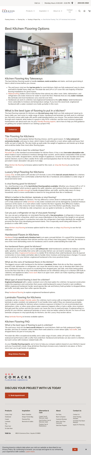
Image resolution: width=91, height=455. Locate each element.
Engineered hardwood (27, 253)
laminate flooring (15, 317)
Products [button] (29, 11)
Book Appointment (18, 395)
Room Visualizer (26, 414)
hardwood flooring (16, 292)
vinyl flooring (65, 228)
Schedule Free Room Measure (79, 421)
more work (33, 273)
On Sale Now (8, 428)
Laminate (7, 421)
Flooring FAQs (26, 419)
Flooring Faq (21, 19)
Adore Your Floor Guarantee (60, 422)
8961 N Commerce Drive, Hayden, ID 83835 (27, 433)
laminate (31, 202)
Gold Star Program (61, 425)
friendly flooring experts (46, 121)
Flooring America (10, 19)
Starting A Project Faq (34, 19)
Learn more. (30, 452)
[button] (79, 11)
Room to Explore (60, 417)
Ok (75, 449)
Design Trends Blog (27, 417)
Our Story (58, 414)
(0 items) (89, 11)
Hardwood (9, 237)
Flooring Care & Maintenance (43, 425)
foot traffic (73, 329)
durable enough (24, 190)
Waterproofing (13, 94)
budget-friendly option (28, 300)
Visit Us (37, 3)
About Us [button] (56, 11)
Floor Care (8, 426)
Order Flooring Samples (77, 417)
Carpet (7, 419)
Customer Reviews (61, 419)
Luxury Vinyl (8, 414)
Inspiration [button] (43, 11)
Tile (6, 139)
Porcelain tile (10, 152)
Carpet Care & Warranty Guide (43, 417)
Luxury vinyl (9, 175)
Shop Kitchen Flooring (17, 354)
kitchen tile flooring (16, 165)
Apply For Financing (78, 424)
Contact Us (70, 11)
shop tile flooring (61, 165)
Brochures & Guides (27, 421)
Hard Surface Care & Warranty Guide (45, 421)
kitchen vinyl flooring (17, 228)
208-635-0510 (83, 3)
